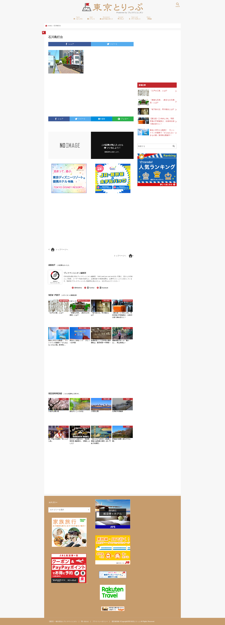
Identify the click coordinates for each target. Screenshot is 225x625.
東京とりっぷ (135, 621)
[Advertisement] (69, 96)
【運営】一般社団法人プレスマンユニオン (62, 621)
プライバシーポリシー (100, 621)
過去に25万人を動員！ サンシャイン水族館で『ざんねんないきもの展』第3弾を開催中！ (162, 132)
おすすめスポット (107, 18)
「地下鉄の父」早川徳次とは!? (162, 109)
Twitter (91, 288)
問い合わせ (85, 621)
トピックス (78, 18)
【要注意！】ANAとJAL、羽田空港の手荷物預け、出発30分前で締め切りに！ (162, 121)
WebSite (79, 288)
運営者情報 (115, 621)
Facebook (105, 288)
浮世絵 (149, 18)
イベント (92, 18)
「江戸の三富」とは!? (158, 91)
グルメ (121, 18)
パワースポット (135, 18)
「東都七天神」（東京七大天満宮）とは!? (162, 101)
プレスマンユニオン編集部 (75, 273)
